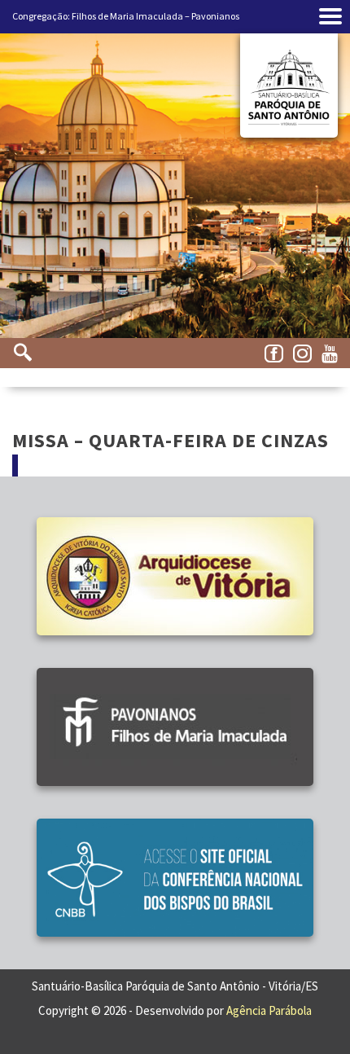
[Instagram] (305, 354)
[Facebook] (277, 354)
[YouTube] (334, 354)
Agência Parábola (269, 1010)
